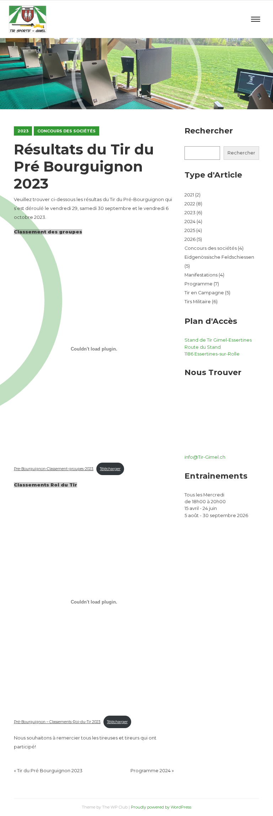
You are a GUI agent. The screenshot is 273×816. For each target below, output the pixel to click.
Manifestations (201, 275)
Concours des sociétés (66, 130)
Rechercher (241, 153)
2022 (189, 203)
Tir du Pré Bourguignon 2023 (49, 770)
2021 (189, 195)
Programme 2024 (150, 770)
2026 (190, 239)
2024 (190, 221)
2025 (189, 230)
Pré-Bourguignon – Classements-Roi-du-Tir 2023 (57, 722)
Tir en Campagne (204, 292)
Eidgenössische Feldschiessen (219, 257)
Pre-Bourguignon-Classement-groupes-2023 (53, 469)
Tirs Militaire (197, 301)
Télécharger (110, 469)
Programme (198, 283)
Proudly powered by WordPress (161, 807)
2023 (22, 130)
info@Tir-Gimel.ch (204, 457)
